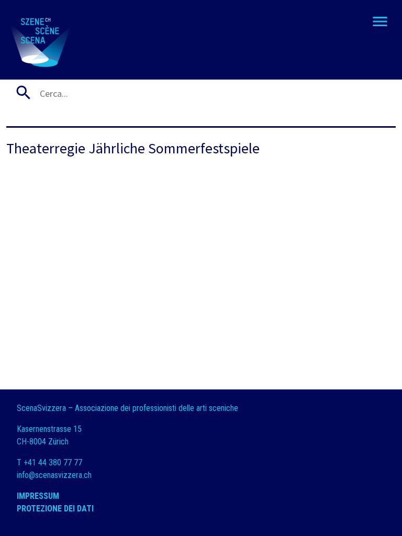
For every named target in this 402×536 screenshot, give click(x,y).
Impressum (38, 496)
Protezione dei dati (56, 508)
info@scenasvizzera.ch (54, 475)
